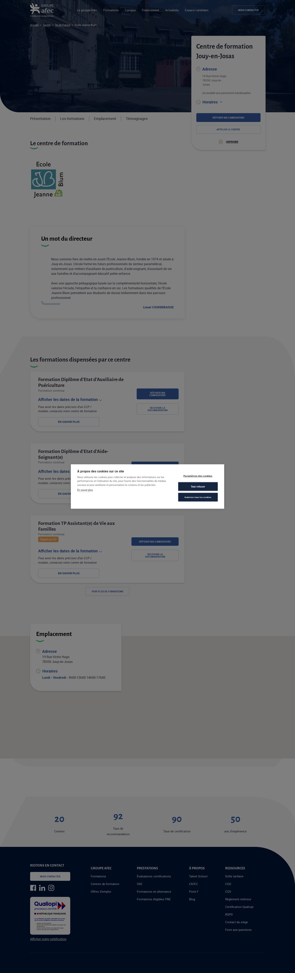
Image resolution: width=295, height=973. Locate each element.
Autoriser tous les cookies (197, 497)
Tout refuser (198, 486)
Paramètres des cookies (197, 475)
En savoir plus (85, 490)
